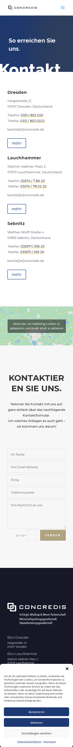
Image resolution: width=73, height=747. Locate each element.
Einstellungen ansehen (36, 733)
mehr (17, 143)
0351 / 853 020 (32, 115)
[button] (67, 669)
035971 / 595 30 (32, 252)
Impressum (49, 741)
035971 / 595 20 (33, 246)
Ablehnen (36, 722)
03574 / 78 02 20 (33, 186)
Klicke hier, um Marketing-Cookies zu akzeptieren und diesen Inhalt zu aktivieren (36, 326)
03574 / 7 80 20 (33, 181)
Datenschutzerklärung (29, 741)
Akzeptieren (36, 712)
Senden (53, 535)
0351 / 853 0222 (32, 121)
